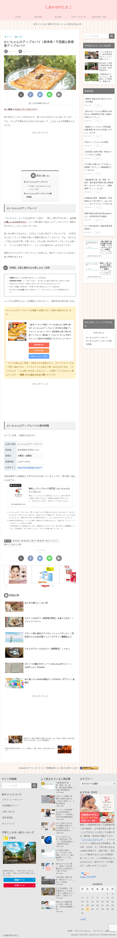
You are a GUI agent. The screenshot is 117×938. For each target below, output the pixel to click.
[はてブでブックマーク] (40, 94)
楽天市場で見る (39, 345)
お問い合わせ (8, 811)
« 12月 (83, 919)
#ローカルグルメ (53, 541)
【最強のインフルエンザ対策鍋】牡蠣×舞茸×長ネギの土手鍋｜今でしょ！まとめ (98, 130)
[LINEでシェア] (49, 94)
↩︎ (71, 517)
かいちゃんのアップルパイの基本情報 (39, 195)
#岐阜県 (17, 541)
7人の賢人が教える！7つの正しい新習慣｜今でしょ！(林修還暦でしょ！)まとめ (98, 167)
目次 (38, 175)
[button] (59, 94)
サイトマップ (8, 823)
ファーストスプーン (91, 840)
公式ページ (19, 885)
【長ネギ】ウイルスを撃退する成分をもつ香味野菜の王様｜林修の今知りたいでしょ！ (98, 114)
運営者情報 (7, 817)
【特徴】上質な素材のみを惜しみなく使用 (39, 187)
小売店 (9, 541)
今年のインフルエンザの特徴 (96, 142)
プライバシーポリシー (12, 799)
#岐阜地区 (26, 541)
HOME (70, 931)
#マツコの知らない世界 (13, 544)
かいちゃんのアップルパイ (37, 182)
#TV (34, 541)
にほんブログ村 (87, 877)
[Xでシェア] (21, 94)
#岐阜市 (41, 541)
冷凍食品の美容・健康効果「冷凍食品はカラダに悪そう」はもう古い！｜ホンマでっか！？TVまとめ (98, 201)
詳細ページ (19, 880)
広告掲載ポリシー (10, 805)
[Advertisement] (40, 151)
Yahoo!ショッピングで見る (39, 356)
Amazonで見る (39, 350)
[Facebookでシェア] (30, 94)
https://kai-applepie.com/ (29, 467)
